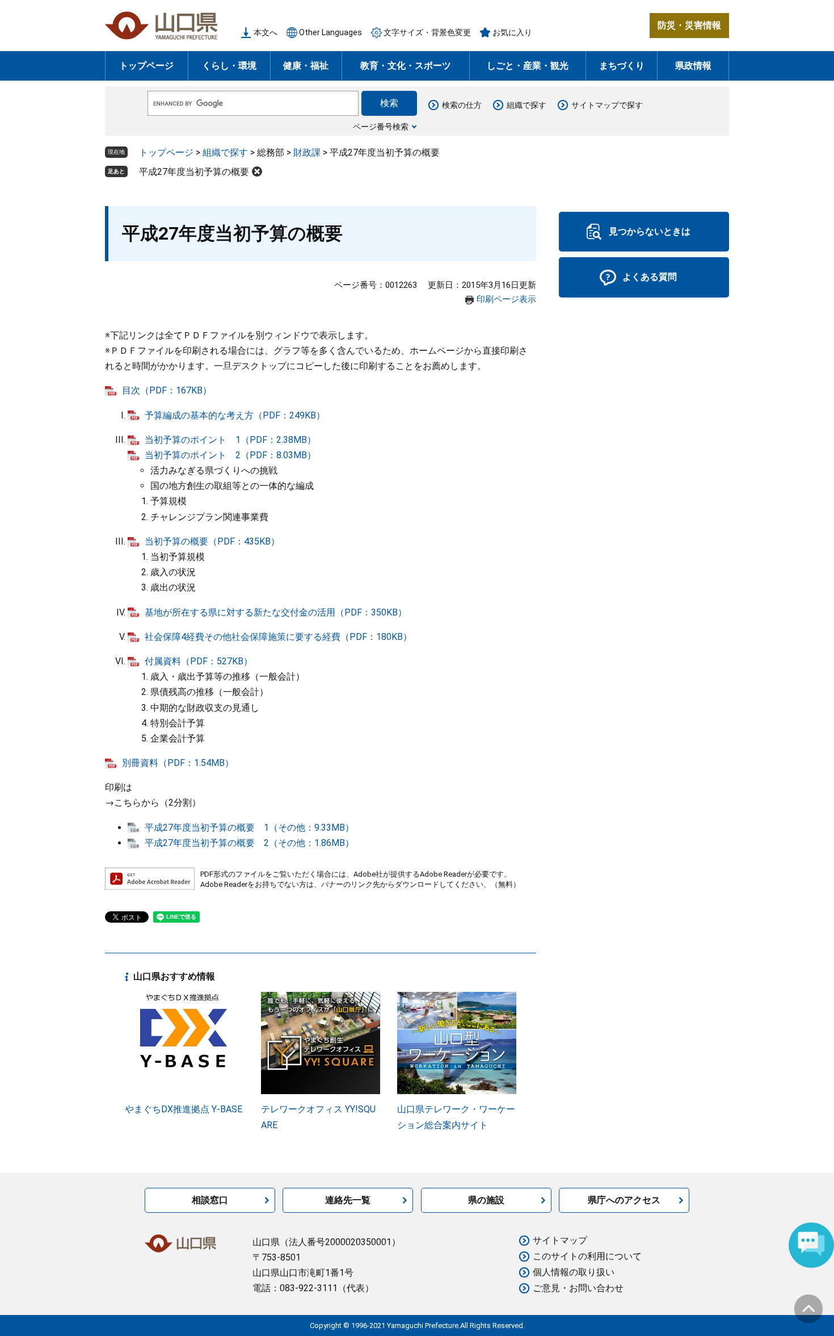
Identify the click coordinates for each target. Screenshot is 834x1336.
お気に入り (512, 32)
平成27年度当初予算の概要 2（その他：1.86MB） (249, 842)
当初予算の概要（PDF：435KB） (212, 541)
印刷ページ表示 (506, 299)
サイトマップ (560, 1240)
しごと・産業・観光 (527, 65)
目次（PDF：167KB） (167, 390)
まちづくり (622, 65)
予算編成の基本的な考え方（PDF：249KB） (235, 415)
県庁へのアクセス (624, 1200)
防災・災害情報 (689, 25)
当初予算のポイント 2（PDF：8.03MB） (230, 455)
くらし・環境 (229, 65)
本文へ (265, 32)
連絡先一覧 (347, 1200)
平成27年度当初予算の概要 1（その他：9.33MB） (249, 827)
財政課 (307, 152)
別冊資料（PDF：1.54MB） (178, 762)
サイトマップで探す (607, 105)
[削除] (257, 171)
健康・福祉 (305, 65)
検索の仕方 (462, 105)
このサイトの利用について (587, 1256)
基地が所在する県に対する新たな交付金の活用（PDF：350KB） (276, 612)
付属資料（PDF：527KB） (198, 661)
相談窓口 (210, 1200)
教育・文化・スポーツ (405, 65)
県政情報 (693, 65)
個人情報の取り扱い (573, 1272)
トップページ (146, 65)
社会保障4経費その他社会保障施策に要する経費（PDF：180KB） (278, 636)
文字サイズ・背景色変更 (427, 32)
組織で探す (526, 105)
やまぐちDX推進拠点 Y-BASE (183, 1109)
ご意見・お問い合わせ (578, 1288)
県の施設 (486, 1200)
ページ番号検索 (380, 127)
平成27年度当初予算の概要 (194, 171)
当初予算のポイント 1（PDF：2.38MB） (230, 439)
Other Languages (330, 32)
